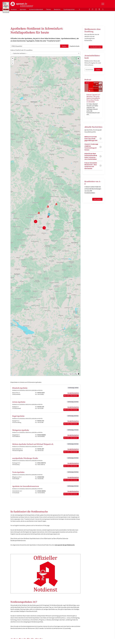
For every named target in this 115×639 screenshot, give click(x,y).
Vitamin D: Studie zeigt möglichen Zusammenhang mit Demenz (91, 147)
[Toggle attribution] (79, 374)
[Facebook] (89, 9)
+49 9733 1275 (40, 407)
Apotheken (23, 9)
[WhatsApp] (92, 9)
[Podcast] (99, 9)
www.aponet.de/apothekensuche (65, 545)
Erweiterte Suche (74, 46)
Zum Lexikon (97, 199)
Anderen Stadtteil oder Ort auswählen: (22, 50)
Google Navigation (73, 393)
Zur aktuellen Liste (95, 47)
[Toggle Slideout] (102, 4)
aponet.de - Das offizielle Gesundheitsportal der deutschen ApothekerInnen (22, 4)
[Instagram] (96, 9)
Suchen (64, 46)
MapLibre (65, 374)
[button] (49, 215)
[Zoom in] (12, 58)
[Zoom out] (12, 61)
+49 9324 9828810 (41, 435)
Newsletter (57, 9)
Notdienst (14, 9)
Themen (48, 9)
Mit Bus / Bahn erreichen (71, 395)
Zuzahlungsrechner (69, 9)
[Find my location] (78, 58)
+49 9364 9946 (40, 477)
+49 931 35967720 (41, 463)
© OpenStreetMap (73, 374)
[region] (45, 216)
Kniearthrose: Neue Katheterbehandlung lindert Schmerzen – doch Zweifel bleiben (91, 156)
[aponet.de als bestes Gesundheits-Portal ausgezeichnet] (6, 7)
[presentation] (79, 9)
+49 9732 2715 (40, 421)
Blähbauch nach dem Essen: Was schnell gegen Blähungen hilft (91, 138)
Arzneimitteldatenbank (36, 9)
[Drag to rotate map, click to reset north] (12, 63)
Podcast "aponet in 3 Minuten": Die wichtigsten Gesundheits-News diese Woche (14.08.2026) (93, 98)
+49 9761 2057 (40, 449)
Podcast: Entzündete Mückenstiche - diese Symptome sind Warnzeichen (91, 165)
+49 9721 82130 (41, 392)
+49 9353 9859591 (41, 491)
